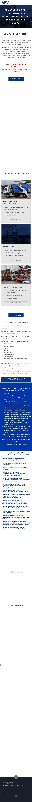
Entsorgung (8, 246)
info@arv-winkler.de (16, 572)
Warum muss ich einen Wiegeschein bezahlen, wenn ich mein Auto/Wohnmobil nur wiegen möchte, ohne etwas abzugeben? (16, 523)
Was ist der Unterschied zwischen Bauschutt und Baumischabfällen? (14, 528)
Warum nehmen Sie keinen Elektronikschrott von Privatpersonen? (15, 490)
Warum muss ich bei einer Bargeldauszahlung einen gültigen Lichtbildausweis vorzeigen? (13, 474)
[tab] (16, 459)
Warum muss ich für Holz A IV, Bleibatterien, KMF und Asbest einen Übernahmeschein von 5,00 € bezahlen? (14, 502)
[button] (29, 3)
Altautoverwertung (12, 287)
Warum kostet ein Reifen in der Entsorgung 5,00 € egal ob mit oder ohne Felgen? (15, 517)
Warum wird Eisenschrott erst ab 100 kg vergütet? (15, 468)
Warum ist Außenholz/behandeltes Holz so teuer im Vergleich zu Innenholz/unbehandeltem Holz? (16, 496)
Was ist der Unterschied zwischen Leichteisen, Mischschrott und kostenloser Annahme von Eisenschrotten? (16, 480)
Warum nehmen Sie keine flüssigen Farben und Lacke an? (16, 511)
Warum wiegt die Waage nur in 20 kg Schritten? (14, 463)
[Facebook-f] (16, 796)
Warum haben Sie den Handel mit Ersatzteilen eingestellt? (13, 459)
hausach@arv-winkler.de (16, 605)
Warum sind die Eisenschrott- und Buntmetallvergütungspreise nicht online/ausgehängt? (13, 485)
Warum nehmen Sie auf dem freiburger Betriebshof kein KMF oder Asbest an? (15, 507)
